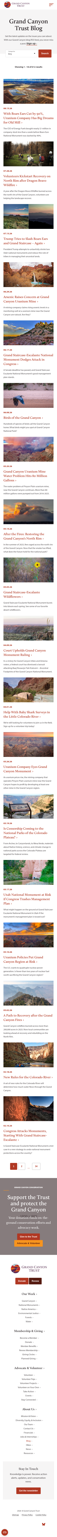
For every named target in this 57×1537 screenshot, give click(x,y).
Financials (28, 1432)
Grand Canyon (28, 1300)
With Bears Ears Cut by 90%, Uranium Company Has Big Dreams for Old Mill (28, 118)
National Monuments (28, 1305)
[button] (44, 53)
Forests (28, 1317)
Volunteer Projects (28, 1383)
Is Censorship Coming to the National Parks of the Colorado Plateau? (25, 832)
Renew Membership (28, 1350)
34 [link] (36, 1166)
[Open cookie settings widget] (4, 1532)
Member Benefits (28, 1346)
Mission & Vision (28, 1416)
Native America (28, 1309)
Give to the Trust (28, 1237)
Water (28, 1321)
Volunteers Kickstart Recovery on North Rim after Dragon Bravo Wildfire (26, 180)
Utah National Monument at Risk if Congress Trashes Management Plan (27, 899)
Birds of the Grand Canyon (22, 418)
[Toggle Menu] (51, 5)
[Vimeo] (38, 1524)
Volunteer (28, 1375)
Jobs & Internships (28, 1436)
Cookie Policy (41, 1515)
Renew (35, 1281)
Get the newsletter (28, 1491)
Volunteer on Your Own (28, 1387)
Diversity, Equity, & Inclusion (28, 1420)
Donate (22, 1281)
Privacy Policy (27, 1515)
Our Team (28, 1424)
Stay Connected (28, 1399)
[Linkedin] (25, 1524)
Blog (28, 1440)
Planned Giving (28, 1358)
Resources (28, 1453)
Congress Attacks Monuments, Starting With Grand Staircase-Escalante (25, 1135)
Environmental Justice (28, 1313)
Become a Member (28, 1338)
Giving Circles (28, 1354)
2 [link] (21, 1166)
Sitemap (15, 1515)
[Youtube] (31, 1524)
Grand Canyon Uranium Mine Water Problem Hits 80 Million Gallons (25, 475)
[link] (44, 1166)
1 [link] (13, 1166)
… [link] (29, 1167)
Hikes (28, 1445)
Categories (11, 51)
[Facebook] (13, 1524)
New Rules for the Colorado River (27, 1077)
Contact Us (28, 1428)
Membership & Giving (28, 1331)
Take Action (28, 1391)
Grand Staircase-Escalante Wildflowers (21, 594)
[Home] (16, 5)
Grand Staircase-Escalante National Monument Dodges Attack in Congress (28, 359)
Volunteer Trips (28, 1379)
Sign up (31, 43)
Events (28, 1395)
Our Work (28, 1294)
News (28, 1449)
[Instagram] (19, 1524)
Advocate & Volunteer (28, 1243)
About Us (28, 1409)
